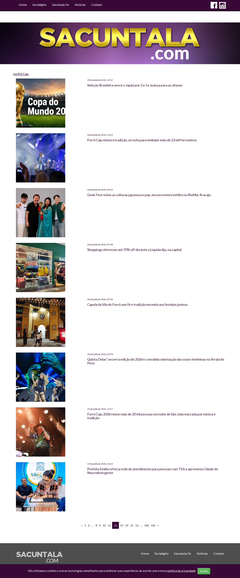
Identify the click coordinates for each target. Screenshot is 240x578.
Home (23, 4)
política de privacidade (182, 570)
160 (146, 525)
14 (126, 525)
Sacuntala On (60, 4)
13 (121, 525)
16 (136, 525)
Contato (96, 4)
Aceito (204, 571)
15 (131, 525)
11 (109, 525)
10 (104, 525)
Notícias (80, 4)
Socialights (39, 4)
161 (153, 525)
